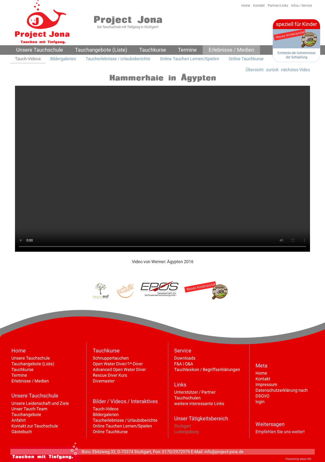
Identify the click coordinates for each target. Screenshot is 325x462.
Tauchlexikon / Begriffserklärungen (207, 369)
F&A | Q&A (183, 363)
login (260, 401)
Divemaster (104, 380)
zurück (272, 69)
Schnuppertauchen (111, 358)
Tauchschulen (187, 397)
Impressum (266, 384)
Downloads (184, 358)
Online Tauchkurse (110, 431)
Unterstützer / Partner (195, 392)
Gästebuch (21, 431)
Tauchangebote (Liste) (32, 363)
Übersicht (255, 69)
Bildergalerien (106, 414)
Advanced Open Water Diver (119, 369)
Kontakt (263, 378)
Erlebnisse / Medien (30, 380)
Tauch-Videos (105, 408)
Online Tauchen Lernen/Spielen (122, 425)
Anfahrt (18, 420)
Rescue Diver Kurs (110, 375)
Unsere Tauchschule (30, 358)
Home (261, 373)
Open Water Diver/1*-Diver (118, 363)
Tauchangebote (26, 414)
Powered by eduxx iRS (298, 459)
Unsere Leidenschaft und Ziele (40, 403)
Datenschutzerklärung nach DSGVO (282, 393)
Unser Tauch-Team (29, 408)
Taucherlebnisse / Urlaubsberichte (125, 420)
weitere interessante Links (199, 403)
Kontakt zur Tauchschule (34, 425)
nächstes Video (295, 69)
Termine (19, 375)
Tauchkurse (22, 369)
